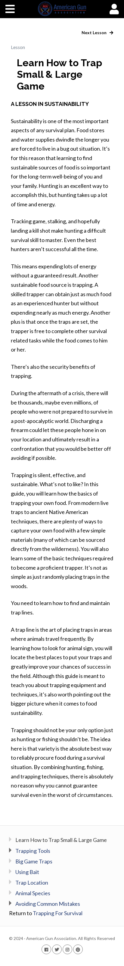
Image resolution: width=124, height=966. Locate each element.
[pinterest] (78, 949)
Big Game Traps (33, 861)
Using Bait (27, 872)
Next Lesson (94, 32)
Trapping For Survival (57, 913)
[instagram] (67, 949)
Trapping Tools (32, 850)
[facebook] (46, 949)
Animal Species (32, 893)
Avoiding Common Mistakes (47, 903)
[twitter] (57, 949)
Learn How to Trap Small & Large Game (61, 840)
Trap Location (31, 882)
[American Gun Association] (62, 8)
